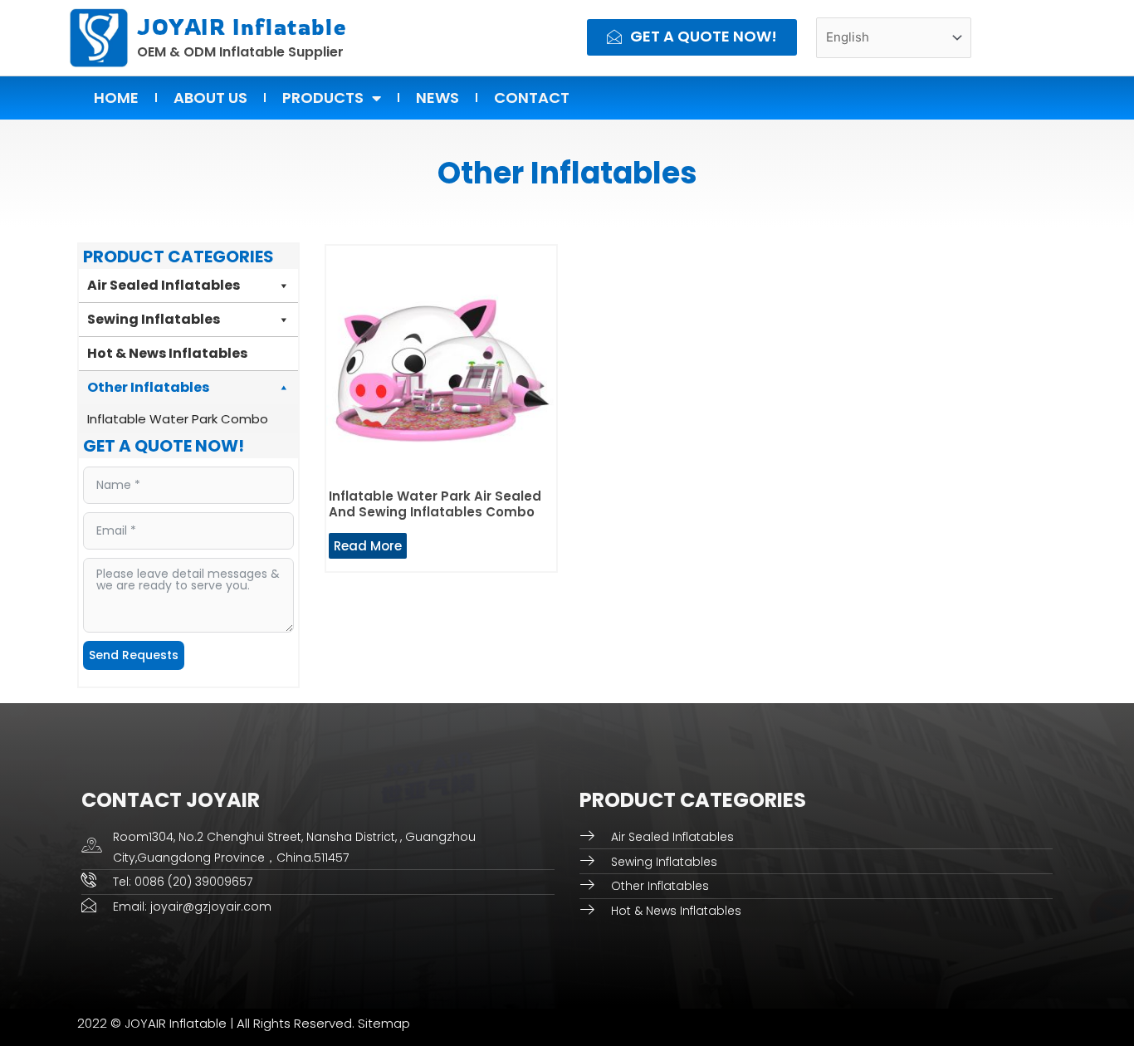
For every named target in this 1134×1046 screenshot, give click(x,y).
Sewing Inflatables (153, 319)
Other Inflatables (148, 387)
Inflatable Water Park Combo (177, 419)
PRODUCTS (323, 97)
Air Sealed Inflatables (163, 285)
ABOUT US (210, 97)
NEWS (437, 97)
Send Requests (133, 655)
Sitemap (384, 1023)
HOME (116, 97)
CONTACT (531, 97)
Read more (368, 546)
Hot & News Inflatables (167, 353)
